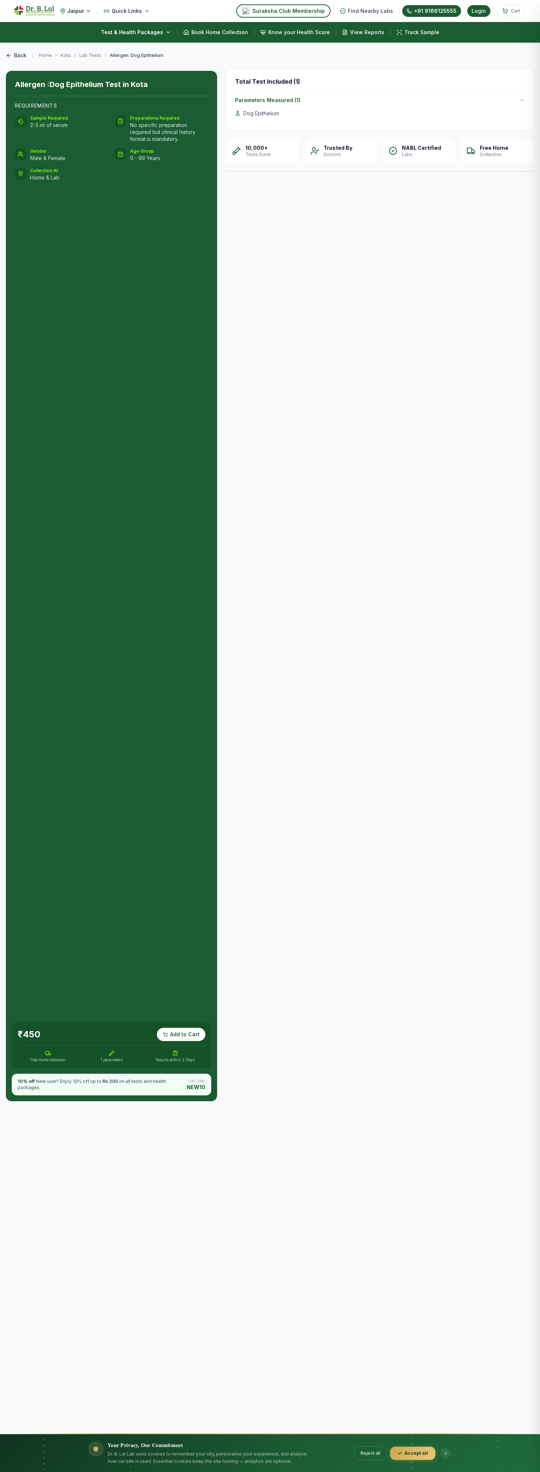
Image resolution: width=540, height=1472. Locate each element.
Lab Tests (90, 55)
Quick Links (127, 11)
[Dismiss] (445, 1453)
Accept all (416, 1453)
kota (66, 55)
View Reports (367, 32)
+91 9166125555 (435, 11)
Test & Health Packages (132, 32)
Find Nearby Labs (370, 11)
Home (45, 55)
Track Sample (421, 32)
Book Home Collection (219, 32)
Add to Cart (184, 1034)
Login (479, 11)
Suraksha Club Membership (288, 11)
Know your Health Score (299, 32)
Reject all (370, 1453)
